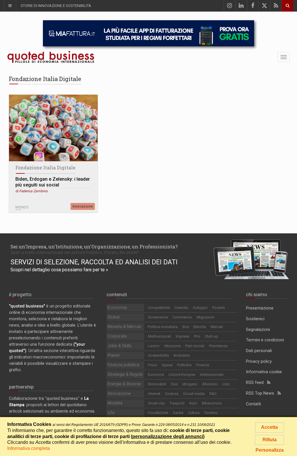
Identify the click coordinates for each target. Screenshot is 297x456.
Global (113, 317)
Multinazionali (159, 336)
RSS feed (256, 382)
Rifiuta (269, 439)
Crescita (181, 307)
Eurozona (156, 374)
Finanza (202, 365)
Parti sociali (194, 346)
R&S (213, 393)
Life (111, 412)
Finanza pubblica (123, 364)
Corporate (117, 336)
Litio (226, 384)
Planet (113, 355)
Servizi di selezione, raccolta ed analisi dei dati (94, 262)
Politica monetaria (163, 327)
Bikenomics (212, 403)
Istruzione (172, 346)
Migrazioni (205, 317)
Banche (199, 327)
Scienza (171, 393)
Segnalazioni (258, 329)
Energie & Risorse (124, 384)
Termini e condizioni (265, 340)
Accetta (269, 427)
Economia (117, 307)
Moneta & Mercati (124, 326)
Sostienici (255, 318)
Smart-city (156, 403)
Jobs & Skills (120, 345)
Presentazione (260, 308)
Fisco (152, 365)
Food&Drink (158, 413)
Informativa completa (28, 448)
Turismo (211, 413)
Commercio (182, 317)
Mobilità (115, 403)
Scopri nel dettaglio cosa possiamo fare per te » (59, 269)
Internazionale (211, 374)
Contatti (253, 404)
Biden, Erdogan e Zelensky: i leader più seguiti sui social (52, 182)
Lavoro (154, 346)
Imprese (182, 336)
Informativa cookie (264, 371)
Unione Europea (182, 374)
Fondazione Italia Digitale (45, 167)
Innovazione (83, 206)
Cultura (194, 413)
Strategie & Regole (125, 374)
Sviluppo (200, 307)
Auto (193, 403)
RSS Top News (262, 393)
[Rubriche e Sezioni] (10, 6)
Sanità (178, 413)
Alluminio (210, 384)
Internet (154, 393)
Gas (174, 384)
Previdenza (218, 346)
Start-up (211, 336)
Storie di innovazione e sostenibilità (56, 5)
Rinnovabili (157, 384)
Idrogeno (190, 384)
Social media (194, 393)
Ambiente (181, 355)
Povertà (218, 307)
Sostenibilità (158, 355)
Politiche (184, 365)
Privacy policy (259, 361)
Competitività (159, 307)
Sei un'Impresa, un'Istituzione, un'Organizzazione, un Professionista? (94, 246)
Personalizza (270, 450)
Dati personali (259, 350)
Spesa (167, 365)
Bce (185, 327)
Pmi (197, 336)
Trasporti (176, 403)
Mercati (217, 327)
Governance (158, 317)
